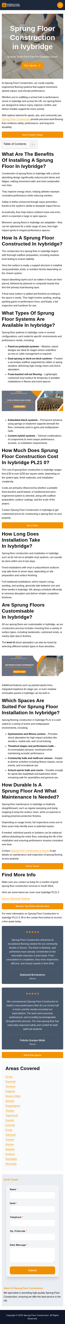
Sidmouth (10, 1134)
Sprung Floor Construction (16, 119)
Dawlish (9, 1120)
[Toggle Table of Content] (31, 144)
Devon (5, 898)
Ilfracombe (11, 1164)
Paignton (10, 1091)
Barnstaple (11, 1159)
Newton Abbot (13, 1096)
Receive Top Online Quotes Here (32, 906)
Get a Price (32, 525)
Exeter (8, 1130)
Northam (10, 1154)
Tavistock (10, 1086)
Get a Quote (30, 65)
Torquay (9, 1110)
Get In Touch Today (32, 135)
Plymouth (15, 898)
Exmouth (10, 1125)
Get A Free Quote (32, 1055)
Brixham (9, 1101)
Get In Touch (32, 866)
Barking (25, 898)
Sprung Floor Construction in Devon (30, 850)
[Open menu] (60, 5)
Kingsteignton (12, 1105)
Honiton (9, 1144)
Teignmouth (11, 1115)
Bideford (10, 1149)
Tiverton (9, 1139)
